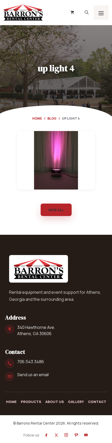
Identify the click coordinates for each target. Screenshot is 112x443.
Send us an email (33, 374)
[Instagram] (66, 435)
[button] (86, 12)
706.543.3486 (30, 361)
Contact (97, 401)
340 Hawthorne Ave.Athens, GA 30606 (36, 330)
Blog (52, 118)
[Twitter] (56, 435)
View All (56, 209)
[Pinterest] (76, 435)
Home (37, 118)
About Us (54, 401)
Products (31, 401)
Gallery (76, 401)
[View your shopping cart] (72, 12)
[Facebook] (46, 435)
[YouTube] (86, 435)
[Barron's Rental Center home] (38, 269)
